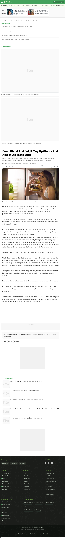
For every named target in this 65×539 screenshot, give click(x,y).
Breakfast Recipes (29, 510)
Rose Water (27, 475)
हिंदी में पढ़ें (42, 160)
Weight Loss (5, 463)
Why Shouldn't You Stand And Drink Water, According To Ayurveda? (32, 252)
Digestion (4, 489)
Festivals (52, 5)
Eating (10, 341)
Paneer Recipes (50, 478)
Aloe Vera (26, 473)
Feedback (32, 533)
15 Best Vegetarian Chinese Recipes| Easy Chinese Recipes (26, 418)
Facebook (40, 334)
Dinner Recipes (50, 473)
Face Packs (27, 486)
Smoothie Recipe (6, 518)
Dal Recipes (49, 486)
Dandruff (26, 484)
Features (4, 5)
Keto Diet (4, 478)
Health (3, 470)
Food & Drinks (44, 5)
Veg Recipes (49, 470)
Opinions (28, 5)
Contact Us (45, 533)
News (6, 20)
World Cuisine (35, 5)
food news (14, 334)
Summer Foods (6, 504)
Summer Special (6, 499)
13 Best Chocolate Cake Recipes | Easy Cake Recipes (24, 390)
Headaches (5, 492)
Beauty (25, 470)
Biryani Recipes (28, 506)
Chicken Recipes (28, 502)
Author (39, 533)
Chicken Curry (39, 502)
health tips (21, 334)
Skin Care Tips (6, 512)
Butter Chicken (38, 506)
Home (2, 20)
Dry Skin (26, 481)
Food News (12, 5)
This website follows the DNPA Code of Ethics (32, 527)
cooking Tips (20, 5)
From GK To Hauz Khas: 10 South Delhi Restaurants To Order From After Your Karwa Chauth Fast (35, 409)
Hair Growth (27, 478)
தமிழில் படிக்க (47, 160)
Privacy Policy (18, 533)
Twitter (54, 334)
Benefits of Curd (6, 510)
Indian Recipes (28, 499)
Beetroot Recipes (50, 492)
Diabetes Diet (5, 475)
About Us (26, 533)
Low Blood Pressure (7, 484)
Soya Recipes (49, 484)
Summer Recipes (6, 502)
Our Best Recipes (8, 378)
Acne (25, 492)
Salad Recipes (49, 475)
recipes (29, 334)
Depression (5, 481)
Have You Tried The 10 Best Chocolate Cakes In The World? (26, 381)
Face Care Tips (6, 515)
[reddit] (12, 166)
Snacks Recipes (50, 494)
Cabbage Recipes (50, 489)
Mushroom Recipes (51, 481)
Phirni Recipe (5, 520)
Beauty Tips (27, 489)
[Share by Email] (54, 166)
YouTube (8, 336)
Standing (16, 341)
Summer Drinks (6, 507)
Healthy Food (5, 486)
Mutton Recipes (50, 502)
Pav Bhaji (38, 510)
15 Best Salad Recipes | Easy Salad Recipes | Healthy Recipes (26, 399)
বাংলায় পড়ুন (36, 160)
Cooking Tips (14, 463)
